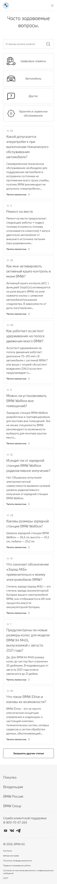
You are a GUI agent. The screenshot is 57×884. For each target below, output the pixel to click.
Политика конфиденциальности (17, 860)
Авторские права (11, 855)
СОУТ (5, 878)
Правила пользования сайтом (17, 865)
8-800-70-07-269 (15, 822)
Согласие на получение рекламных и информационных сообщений (28, 871)
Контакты (7, 850)
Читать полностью (16, 194)
